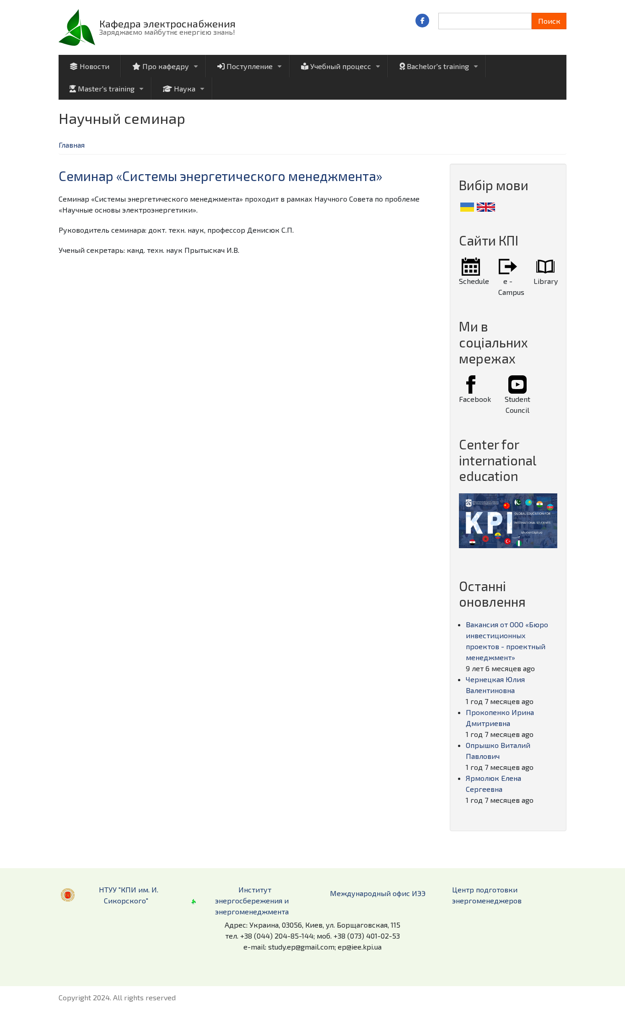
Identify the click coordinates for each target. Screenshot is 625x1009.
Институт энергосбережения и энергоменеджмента (252, 900)
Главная (72, 144)
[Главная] (77, 26)
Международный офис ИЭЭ (378, 893)
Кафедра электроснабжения (167, 23)
